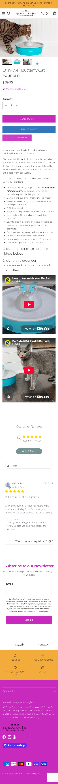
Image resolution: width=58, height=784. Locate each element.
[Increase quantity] (17, 105)
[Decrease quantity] (5, 105)
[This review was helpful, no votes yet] (44, 541)
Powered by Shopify (34, 773)
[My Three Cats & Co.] (25, 13)
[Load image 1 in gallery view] (29, 38)
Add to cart (29, 118)
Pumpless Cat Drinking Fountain (35, 3)
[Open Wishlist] (46, 13)
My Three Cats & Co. (16, 88)
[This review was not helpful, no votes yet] (50, 541)
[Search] (10, 13)
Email (9, 583)
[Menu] (3, 13)
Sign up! (29, 620)
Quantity (7, 99)
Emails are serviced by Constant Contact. (33, 611)
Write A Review (29, 451)
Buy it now (29, 129)
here (14, 260)
